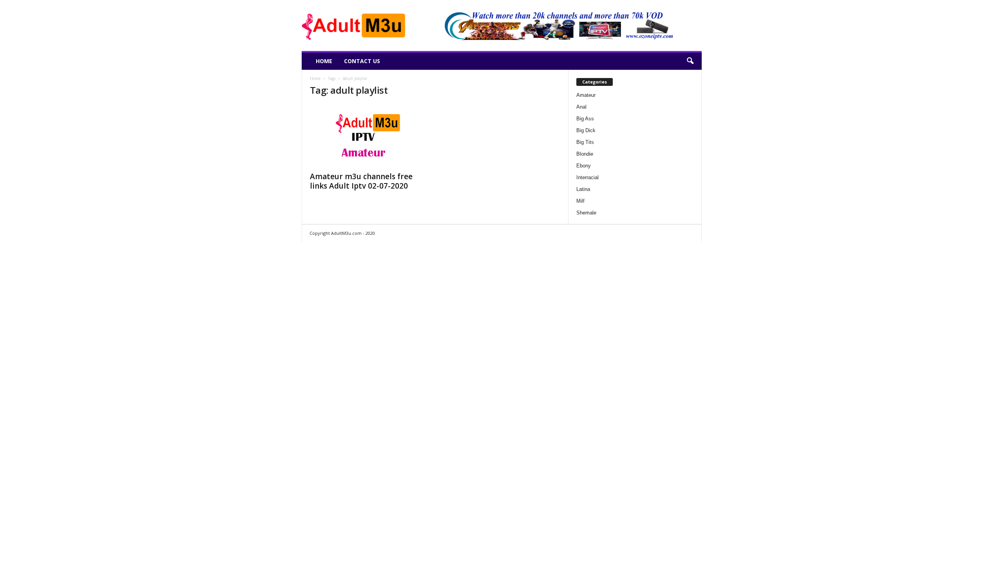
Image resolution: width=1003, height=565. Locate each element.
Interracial (587, 177)
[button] (690, 61)
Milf (580, 201)
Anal (581, 107)
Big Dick (586, 130)
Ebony (583, 166)
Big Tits (585, 142)
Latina (583, 189)
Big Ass (585, 119)
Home (324, 61)
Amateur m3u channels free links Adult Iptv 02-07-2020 (361, 181)
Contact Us (362, 61)
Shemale (586, 213)
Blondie (584, 154)
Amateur (586, 95)
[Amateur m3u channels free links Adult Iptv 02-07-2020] (368, 135)
